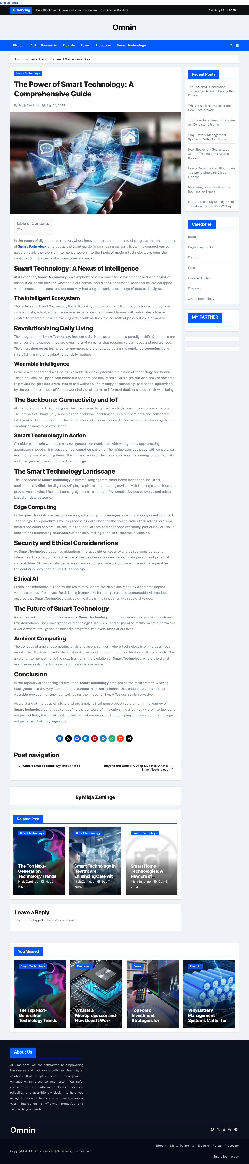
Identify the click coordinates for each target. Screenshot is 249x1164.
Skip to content (11, 3)
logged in (39, 920)
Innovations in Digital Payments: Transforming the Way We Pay (211, 204)
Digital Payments (43, 45)
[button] (237, 45)
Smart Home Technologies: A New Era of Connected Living (148, 874)
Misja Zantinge (29, 105)
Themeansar (82, 1151)
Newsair (62, 1151)
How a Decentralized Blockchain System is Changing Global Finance (211, 172)
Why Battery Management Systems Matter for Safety (207, 137)
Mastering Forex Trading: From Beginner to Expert (210, 189)
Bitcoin (19, 45)
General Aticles (199, 278)
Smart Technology (131, 45)
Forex (85, 45)
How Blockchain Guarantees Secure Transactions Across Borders (208, 153)
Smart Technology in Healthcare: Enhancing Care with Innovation (95, 874)
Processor (103, 45)
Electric (69, 45)
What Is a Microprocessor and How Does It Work (210, 108)
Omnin (125, 27)
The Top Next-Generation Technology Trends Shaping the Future (37, 874)
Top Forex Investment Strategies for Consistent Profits (211, 122)
